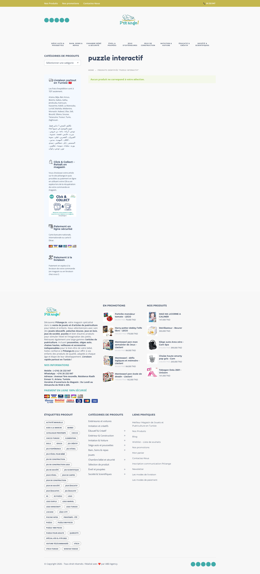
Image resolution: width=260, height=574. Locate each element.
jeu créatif (73, 443)
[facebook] (46, 20)
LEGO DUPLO (51, 501)
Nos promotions (70, 3)
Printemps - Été (70, 517)
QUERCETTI (74, 533)
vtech (76, 543)
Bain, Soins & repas (98, 450)
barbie (70, 428)
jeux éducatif (71, 485)
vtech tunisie (52, 549)
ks (47, 496)
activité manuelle (54, 422)
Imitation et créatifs (98, 426)
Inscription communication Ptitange (151, 463)
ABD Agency (111, 563)
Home (91, 70)
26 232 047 (210, 3)
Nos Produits (51, 3)
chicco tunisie (52, 438)
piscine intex (52, 517)
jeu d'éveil (71, 449)
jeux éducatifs (52, 491)
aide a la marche (54, 428)
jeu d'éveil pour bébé (55, 454)
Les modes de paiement (144, 480)
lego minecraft (53, 507)
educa (59, 443)
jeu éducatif (70, 491)
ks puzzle (58, 496)
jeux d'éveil (51, 475)
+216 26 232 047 (65, 373)
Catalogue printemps (56, 433)
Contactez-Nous (91, 3)
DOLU (48, 443)
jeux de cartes (68, 475)
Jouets (91, 454)
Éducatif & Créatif (97, 430)
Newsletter (138, 469)
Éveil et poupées (96, 469)
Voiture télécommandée (57, 543)
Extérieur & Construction (101, 435)
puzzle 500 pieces (65, 522)
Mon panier (138, 452)
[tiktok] (67, 20)
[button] (196, 20)
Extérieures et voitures (99, 421)
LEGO (70, 496)
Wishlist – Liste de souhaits (146, 442)
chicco (75, 433)
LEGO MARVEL (68, 501)
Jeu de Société (52, 470)
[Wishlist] (188, 20)
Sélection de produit (98, 464)
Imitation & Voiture (98, 440)
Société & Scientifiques (100, 474)
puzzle (49, 522)
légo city (63, 512)
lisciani (49, 512)
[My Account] (205, 20)
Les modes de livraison (144, 474)
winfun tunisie (71, 549)
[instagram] (51, 20)
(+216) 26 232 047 (62, 370)
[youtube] (62, 20)
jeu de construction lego (58, 464)
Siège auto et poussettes (100, 445)
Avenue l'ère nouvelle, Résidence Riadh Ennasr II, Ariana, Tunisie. (69, 378)
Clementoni (70, 438)
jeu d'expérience (53, 449)
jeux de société (53, 485)
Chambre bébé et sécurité (101, 459)
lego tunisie (71, 507)
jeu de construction (55, 459)
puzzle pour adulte (55, 533)
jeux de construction (56, 480)
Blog (134, 436)
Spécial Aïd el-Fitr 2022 (56, 538)
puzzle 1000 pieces (54, 528)
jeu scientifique (71, 470)
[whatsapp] (56, 20)
